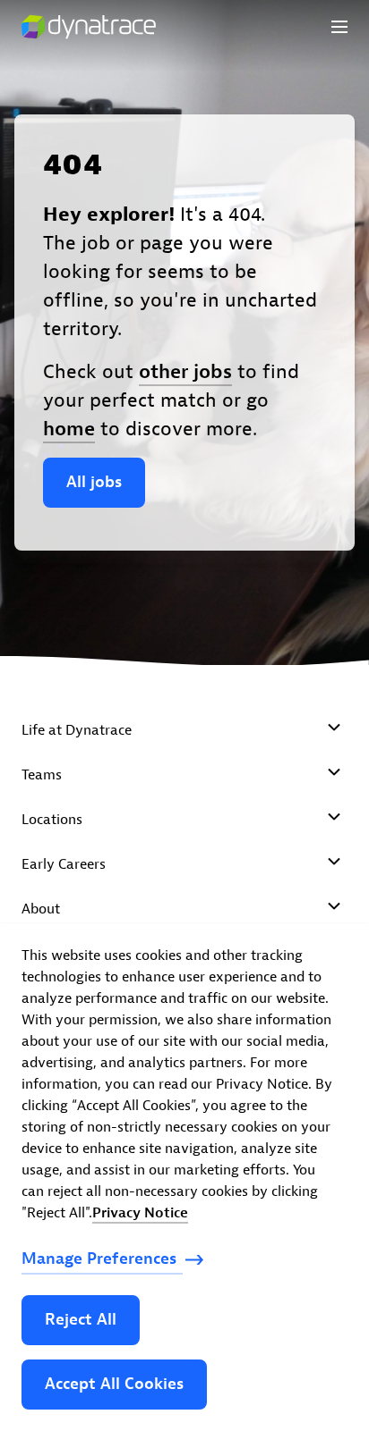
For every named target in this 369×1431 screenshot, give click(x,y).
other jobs (185, 371)
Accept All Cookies (114, 1384)
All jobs (94, 482)
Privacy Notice (140, 1213)
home (69, 429)
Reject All (80, 1319)
